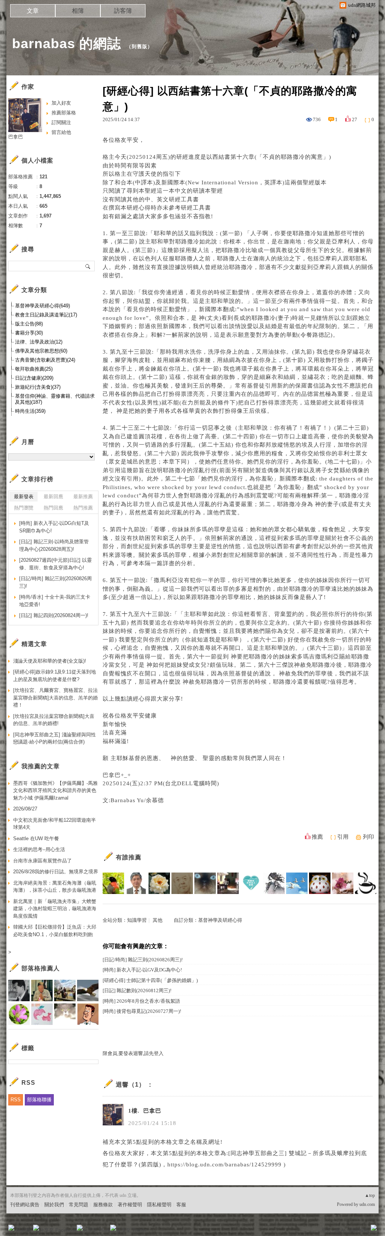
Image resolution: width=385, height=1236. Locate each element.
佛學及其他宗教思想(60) (41, 351)
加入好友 (61, 103)
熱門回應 (53, 508)
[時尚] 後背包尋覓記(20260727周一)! (142, 1011)
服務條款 (103, 1204)
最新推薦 (83, 496)
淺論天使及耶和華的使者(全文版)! (49, 661)
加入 (340, 1230)
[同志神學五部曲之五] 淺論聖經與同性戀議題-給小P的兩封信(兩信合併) (54, 738)
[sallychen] (342, 883)
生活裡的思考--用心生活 (39, 849)
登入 (326, 1230)
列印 (368, 837)
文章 (33, 11)
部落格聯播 (39, 1099)
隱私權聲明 (159, 1204)
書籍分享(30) (29, 333)
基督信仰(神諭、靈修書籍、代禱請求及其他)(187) (55, 399)
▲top (370, 1195)
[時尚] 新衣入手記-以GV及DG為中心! (142, 970)
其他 (157, 920)
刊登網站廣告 (24, 1204)
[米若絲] (365, 883)
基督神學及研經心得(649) (42, 306)
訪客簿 (123, 11)
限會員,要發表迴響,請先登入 (133, 1053)
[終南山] (319, 883)
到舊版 (139, 46)
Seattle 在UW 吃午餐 (36, 838)
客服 (181, 1204)
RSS (16, 1099)
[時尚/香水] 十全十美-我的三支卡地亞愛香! (54, 600)
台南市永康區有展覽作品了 (42, 861)
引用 (343, 837)
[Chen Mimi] (205, 883)
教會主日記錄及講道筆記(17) (46, 315)
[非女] (136, 883)
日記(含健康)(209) (34, 378)
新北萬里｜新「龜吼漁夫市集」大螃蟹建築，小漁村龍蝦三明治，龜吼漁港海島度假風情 (54, 908)
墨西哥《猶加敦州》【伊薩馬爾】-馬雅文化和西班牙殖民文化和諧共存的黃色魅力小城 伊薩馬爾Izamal (55, 790)
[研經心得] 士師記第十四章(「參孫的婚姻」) (150, 980)
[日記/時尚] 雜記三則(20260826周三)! (143, 959)
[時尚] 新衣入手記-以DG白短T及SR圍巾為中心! (54, 527)
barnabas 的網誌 (66, 43)
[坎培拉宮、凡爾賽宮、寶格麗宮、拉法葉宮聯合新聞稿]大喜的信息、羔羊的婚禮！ (55, 697)
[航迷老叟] (182, 883)
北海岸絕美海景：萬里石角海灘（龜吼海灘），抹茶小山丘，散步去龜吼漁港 (54, 886)
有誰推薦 (128, 857)
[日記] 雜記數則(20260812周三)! (137, 990)
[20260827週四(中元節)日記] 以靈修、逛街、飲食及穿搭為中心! (55, 563)
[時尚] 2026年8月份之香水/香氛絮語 (141, 1001)
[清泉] (113, 883)
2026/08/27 (25, 809)
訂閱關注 (61, 122)
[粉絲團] (11, 1228)
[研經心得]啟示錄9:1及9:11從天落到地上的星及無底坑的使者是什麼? (54, 675)
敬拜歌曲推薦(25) (34, 369)
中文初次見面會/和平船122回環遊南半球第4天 (54, 823)
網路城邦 (358, 1230)
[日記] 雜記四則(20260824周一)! (53, 615)
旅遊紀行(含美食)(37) (38, 387)
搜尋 (88, 266)
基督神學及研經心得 (220, 920)
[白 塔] (297, 883)
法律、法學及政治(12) (38, 342)
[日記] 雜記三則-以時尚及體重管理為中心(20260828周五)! (54, 545)
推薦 (317, 837)
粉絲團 (23, 1230)
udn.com (367, 1204)
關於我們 (54, 1204)
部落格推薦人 (40, 968)
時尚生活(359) (30, 411)
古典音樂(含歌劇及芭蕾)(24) (45, 360)
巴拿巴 (15, 137)
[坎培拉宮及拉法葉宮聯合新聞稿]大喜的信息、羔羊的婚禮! (53, 720)
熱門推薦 (83, 508)
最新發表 (23, 496)
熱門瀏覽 (23, 508)
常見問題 (78, 1204)
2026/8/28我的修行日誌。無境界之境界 (55, 871)
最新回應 (53, 496)
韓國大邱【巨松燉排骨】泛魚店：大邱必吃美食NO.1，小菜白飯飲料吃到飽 (54, 930)
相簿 (78, 11)
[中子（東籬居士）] (159, 883)
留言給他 (61, 132)
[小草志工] (251, 883)
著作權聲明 (130, 1204)
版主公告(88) (29, 324)
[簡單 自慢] (228, 883)
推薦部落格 (64, 113)
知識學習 (137, 920)
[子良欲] (274, 883)
